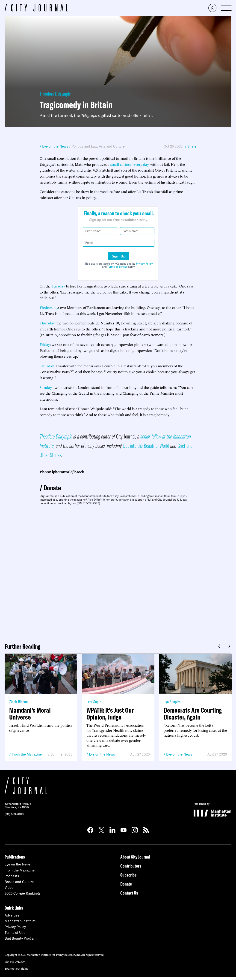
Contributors (130, 866)
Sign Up (119, 256)
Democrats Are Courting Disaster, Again (193, 713)
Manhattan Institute (20, 921)
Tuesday (58, 285)
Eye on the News (102, 754)
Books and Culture (19, 882)
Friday (45, 344)
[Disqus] (118, 572)
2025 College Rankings (23, 893)
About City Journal (135, 857)
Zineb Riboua (18, 702)
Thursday (47, 322)
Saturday (47, 365)
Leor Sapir (93, 702)
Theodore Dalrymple (55, 94)
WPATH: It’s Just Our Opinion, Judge (110, 713)
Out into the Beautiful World (146, 445)
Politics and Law (84, 146)
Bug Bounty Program (21, 938)
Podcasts (12, 876)
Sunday (46, 387)
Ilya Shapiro (172, 702)
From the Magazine (27, 754)
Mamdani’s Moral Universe (30, 713)
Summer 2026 (61, 754)
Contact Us (129, 893)
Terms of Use (15, 932)
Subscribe (128, 875)
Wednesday (49, 307)
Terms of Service (117, 266)
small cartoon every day (129, 164)
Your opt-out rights (16, 968)
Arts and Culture (112, 146)
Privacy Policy (144, 263)
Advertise (12, 915)
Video (9, 887)
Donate (52, 487)
